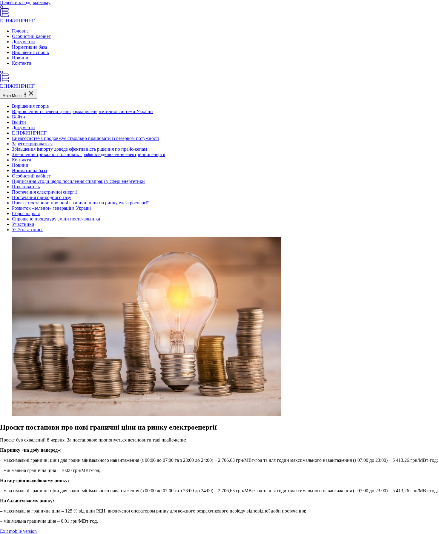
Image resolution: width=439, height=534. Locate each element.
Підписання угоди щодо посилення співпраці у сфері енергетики (78, 181)
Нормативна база (29, 47)
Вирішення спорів (30, 52)
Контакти (21, 63)
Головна (20, 30)
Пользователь (26, 186)
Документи (23, 41)
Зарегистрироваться (32, 143)
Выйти (19, 122)
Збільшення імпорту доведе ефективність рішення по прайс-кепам (79, 149)
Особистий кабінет (31, 36)
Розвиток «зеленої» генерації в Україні (51, 208)
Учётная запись (27, 229)
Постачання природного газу (41, 197)
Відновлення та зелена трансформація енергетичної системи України (82, 111)
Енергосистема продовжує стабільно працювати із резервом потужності (85, 138)
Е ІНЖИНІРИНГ (17, 20)
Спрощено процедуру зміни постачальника (56, 218)
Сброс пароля (26, 213)
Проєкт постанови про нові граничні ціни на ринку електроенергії (80, 202)
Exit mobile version (18, 531)
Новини (20, 57)
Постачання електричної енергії (44, 192)
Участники (23, 224)
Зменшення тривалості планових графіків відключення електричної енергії (88, 154)
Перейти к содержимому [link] (25, 2)
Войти (18, 116)
